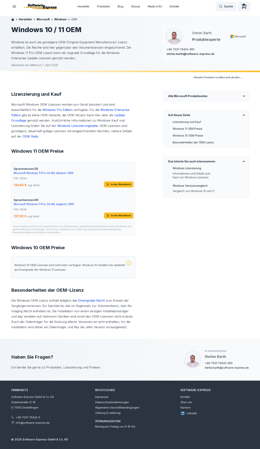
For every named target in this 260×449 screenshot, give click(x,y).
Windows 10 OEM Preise (188, 135)
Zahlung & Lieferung (107, 412)
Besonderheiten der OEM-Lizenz (193, 142)
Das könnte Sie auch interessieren (191, 161)
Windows (60, 19)
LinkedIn (192, 413)
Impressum (101, 396)
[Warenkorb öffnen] (244, 6)
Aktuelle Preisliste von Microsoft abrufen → (218, 77)
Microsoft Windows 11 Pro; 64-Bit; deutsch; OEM (43, 173)
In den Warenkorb (121, 184)
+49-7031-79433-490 (180, 49)
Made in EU (155, 6)
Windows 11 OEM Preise (187, 128)
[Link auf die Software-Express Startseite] (40, 6)
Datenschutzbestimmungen (112, 402)
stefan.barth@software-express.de (191, 53)
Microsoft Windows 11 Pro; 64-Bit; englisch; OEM (44, 204)
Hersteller (83, 6)
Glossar (135, 6)
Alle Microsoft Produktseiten (187, 96)
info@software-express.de (33, 422)
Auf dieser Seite (179, 115)
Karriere (185, 407)
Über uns (186, 402)
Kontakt (174, 6)
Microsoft (43, 19)
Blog (120, 6)
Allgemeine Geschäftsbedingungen (117, 407)
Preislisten (103, 6)
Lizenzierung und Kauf (187, 121)
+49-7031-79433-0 (28, 417)
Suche (228, 6)
